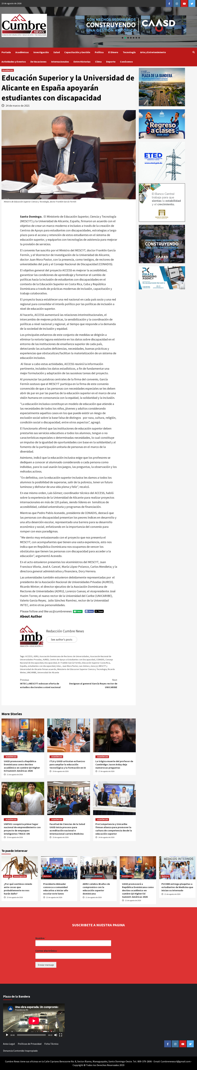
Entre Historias (82, 61)
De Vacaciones (38, 61)
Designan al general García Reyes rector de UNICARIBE (93, 683)
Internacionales (60, 61)
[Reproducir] (7, 1035)
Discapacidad (50, 662)
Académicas (22, 52)
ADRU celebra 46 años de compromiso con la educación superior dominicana (96, 888)
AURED (46, 659)
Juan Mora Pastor (70, 666)
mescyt (94, 666)
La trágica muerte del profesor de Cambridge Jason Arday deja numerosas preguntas (114, 764)
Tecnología (129, 52)
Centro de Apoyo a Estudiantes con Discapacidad (72, 659)
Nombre (40, 938)
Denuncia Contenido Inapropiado (20, 1050)
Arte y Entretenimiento (153, 52)
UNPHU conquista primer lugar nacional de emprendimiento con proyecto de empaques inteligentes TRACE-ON (22, 828)
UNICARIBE (31, 672)
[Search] (193, 52)
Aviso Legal (9, 1043)
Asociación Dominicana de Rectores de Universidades (64, 656)
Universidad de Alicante (48, 672)
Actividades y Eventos (14, 61)
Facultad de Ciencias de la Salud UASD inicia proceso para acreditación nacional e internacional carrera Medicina (67, 828)
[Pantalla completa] (60, 1035)
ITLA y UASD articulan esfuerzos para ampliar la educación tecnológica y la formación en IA (68, 764)
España (23, 666)
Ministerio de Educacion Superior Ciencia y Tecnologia (82, 669)
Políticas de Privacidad (29, 1043)
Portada (6, 52)
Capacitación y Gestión (77, 52)
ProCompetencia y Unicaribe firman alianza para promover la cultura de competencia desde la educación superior (113, 828)
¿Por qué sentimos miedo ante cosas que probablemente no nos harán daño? (18, 888)
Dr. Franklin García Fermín (69, 662)
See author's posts (61, 639)
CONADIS (100, 659)
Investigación (41, 52)
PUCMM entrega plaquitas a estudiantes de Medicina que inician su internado (177, 887)
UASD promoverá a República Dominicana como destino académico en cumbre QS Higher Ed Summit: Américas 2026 (22, 766)
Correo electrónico (46, 950)
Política (99, 52)
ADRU (36, 656)
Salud (56, 52)
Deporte (110, 61)
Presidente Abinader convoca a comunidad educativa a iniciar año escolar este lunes (55, 888)
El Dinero (113, 52)
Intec (58, 666)
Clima (98, 61)
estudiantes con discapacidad (41, 666)
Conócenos (126, 61)
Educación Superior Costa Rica (96, 662)
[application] (34, 1021)
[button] (130, 25)
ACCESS (28, 656)
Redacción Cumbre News (65, 631)
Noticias (47, 876)
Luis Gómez (84, 666)
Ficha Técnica (51, 1043)
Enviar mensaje (46, 964)
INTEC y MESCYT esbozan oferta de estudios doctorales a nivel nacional (40, 683)
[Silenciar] (55, 1035)
